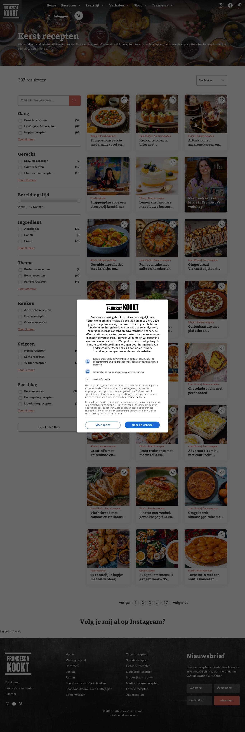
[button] (122, 379)
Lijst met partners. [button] (136, 397)
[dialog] (122, 366)
